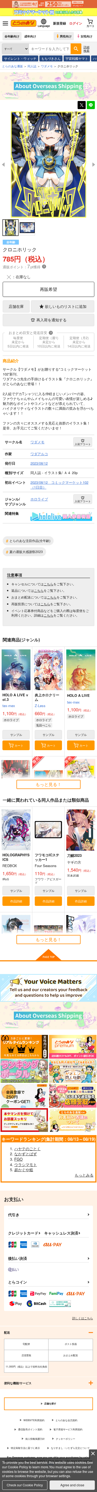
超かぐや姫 (23, 1169)
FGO (18, 1159)
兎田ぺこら (43, 725)
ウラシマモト (25, 1164)
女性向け (86, 36)
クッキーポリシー (65, 1439)
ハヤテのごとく (27, 1148)
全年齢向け (12, 36)
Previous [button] (3, 164)
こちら (48, 584)
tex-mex (8, 705)
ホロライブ (11, 720)
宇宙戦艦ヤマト (76, 58)
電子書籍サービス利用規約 (67, 1429)
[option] (48, 164)
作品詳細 (16, 901)
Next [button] (94, 164)
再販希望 (48, 289)
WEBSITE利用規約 (33, 1420)
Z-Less (40, 705)
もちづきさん (51, 58)
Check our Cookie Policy (25, 1485)
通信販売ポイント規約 (30, 1429)
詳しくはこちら (82, 1318)
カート (19, 745)
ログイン (75, 23)
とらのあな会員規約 (66, 1420)
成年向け (30, 36)
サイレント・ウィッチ (20, 58)
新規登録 (59, 23)
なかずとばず (25, 1153)
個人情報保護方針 (35, 1439)
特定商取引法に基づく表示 (25, 1448)
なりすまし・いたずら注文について (70, 1448)
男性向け (66, 36)
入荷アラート (83, 444)
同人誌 (31, 66)
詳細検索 (86, 49)
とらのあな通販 (12, 66)
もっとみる (84, 1175)
